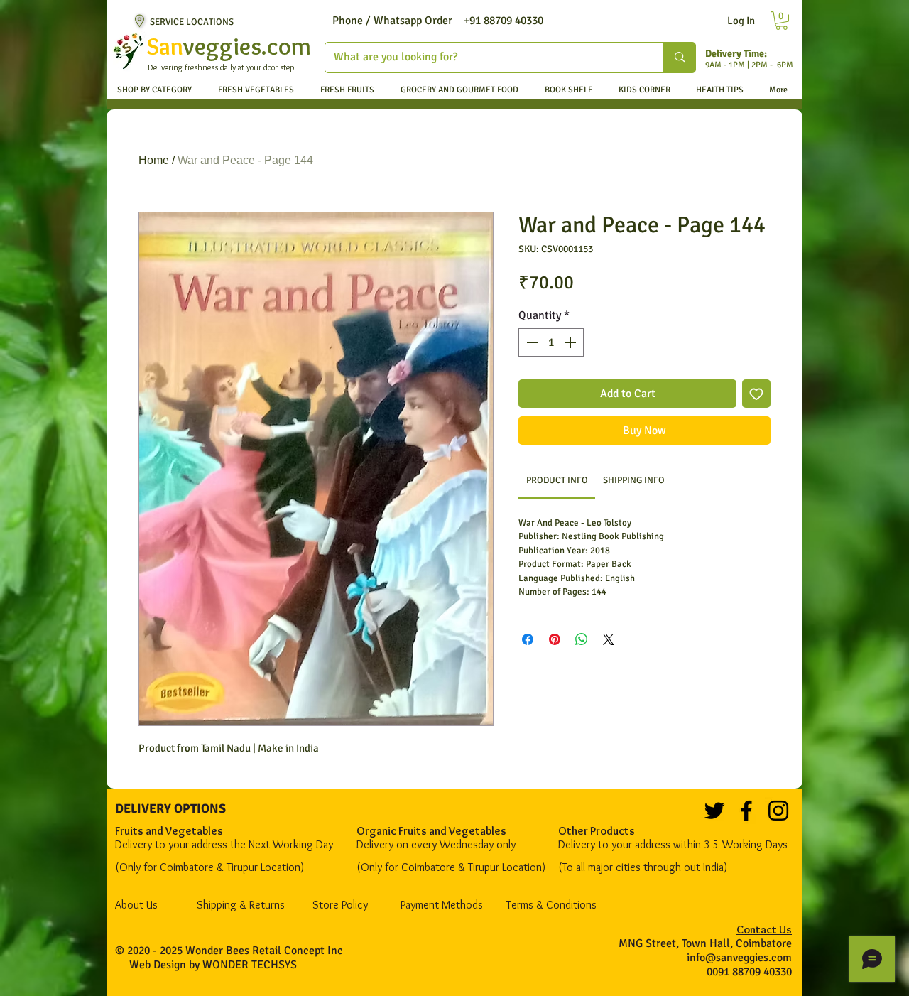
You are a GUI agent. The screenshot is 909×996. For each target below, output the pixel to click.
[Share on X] (608, 639)
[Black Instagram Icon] (778, 810)
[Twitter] (714, 810)
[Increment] (572, 342)
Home (153, 160)
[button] (782, 20)
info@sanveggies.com (739, 958)
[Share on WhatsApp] (581, 639)
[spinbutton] (551, 342)
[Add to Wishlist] (756, 393)
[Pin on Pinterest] (554, 639)
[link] (557, 480)
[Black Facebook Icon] (746, 810)
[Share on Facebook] (527, 639)
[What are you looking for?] (679, 57)
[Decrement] (530, 342)
